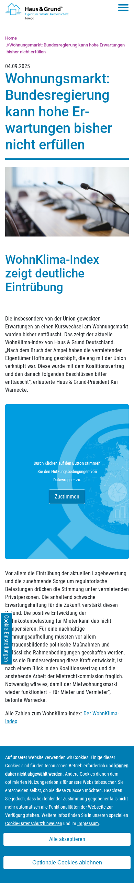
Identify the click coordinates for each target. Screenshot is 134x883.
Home (11, 38)
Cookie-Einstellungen (6, 638)
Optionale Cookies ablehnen (67, 862)
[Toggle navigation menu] (123, 7)
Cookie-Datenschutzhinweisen (33, 823)
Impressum (88, 823)
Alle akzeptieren (67, 839)
